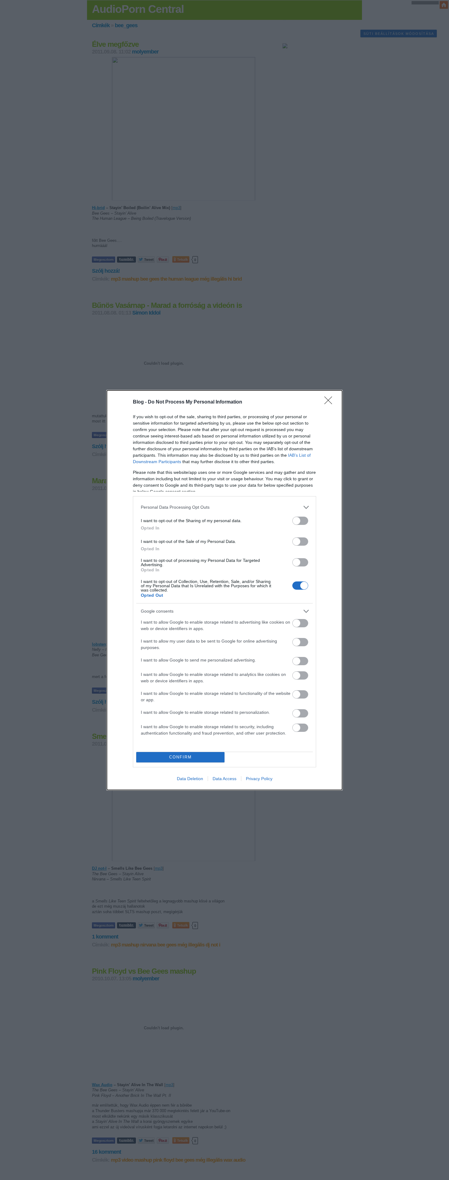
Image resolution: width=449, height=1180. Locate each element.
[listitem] (224, 507)
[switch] (300, 521)
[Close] (330, 402)
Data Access (224, 778)
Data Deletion (190, 778)
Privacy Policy (259, 778)
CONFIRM (180, 757)
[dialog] (224, 590)
